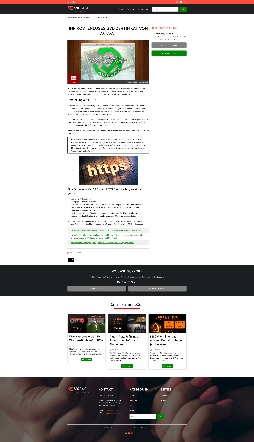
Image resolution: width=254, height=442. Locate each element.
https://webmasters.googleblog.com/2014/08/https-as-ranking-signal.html (102, 243)
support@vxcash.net (113, 413)
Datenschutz (127, 428)
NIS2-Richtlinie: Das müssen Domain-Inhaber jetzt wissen (166, 340)
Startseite (70, 17)
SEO (71, 260)
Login (72, 2)
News (77, 17)
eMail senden (96, 289)
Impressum (119, 428)
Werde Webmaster (169, 53)
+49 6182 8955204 (157, 289)
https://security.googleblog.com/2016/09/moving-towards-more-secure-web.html (105, 230)
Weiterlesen (87, 360)
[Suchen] (183, 9)
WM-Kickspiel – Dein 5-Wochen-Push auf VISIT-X (86, 338)
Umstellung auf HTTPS (164, 33)
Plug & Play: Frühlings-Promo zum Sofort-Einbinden (124, 340)
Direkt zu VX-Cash (169, 45)
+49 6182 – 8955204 (114, 410)
